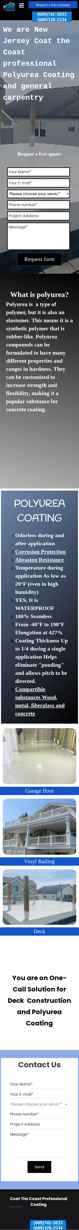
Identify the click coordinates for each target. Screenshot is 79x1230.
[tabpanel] (39, 66)
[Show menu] (21, 5)
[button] (52, 16)
